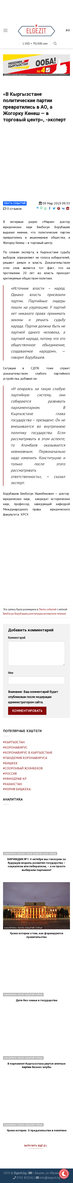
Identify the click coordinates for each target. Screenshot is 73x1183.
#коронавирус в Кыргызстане (28, 752)
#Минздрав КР (15, 779)
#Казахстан (12, 784)
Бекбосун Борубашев (15, 613)
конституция (35, 613)
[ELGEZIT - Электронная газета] (36, 30)
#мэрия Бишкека (17, 789)
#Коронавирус (15, 747)
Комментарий (16, 637)
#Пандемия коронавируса (25, 758)
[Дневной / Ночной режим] (64, 1174)
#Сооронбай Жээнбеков (23, 768)
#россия (10, 773)
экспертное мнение (54, 613)
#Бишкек (10, 763)
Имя (10, 673)
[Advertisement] (36, 559)
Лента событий (15, 203)
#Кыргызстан (14, 742)
